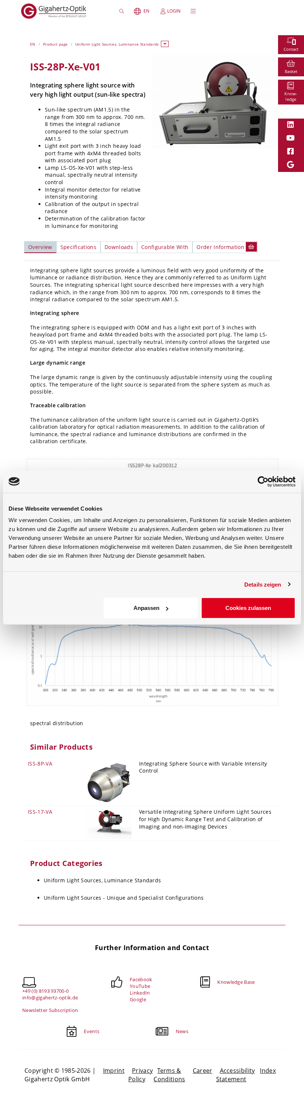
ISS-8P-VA (40, 763)
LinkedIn (140, 992)
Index (268, 1070)
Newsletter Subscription (50, 1010)
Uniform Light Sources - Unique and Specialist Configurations (124, 897)
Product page (55, 44)
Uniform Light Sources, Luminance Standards (117, 44)
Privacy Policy (140, 1074)
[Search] (122, 11)
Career (202, 1070)
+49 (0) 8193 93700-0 (45, 991)
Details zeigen (262, 584)
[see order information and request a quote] (251, 246)
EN (146, 11)
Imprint (114, 1070)
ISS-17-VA (40, 811)
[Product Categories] (165, 44)
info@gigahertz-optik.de (50, 997)
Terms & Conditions (169, 1074)
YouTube (140, 986)
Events (91, 1031)
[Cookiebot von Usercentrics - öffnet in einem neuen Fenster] (263, 481)
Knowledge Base (236, 982)
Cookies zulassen (248, 608)
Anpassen (146, 608)
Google (138, 999)
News (182, 1031)
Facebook (141, 979)
